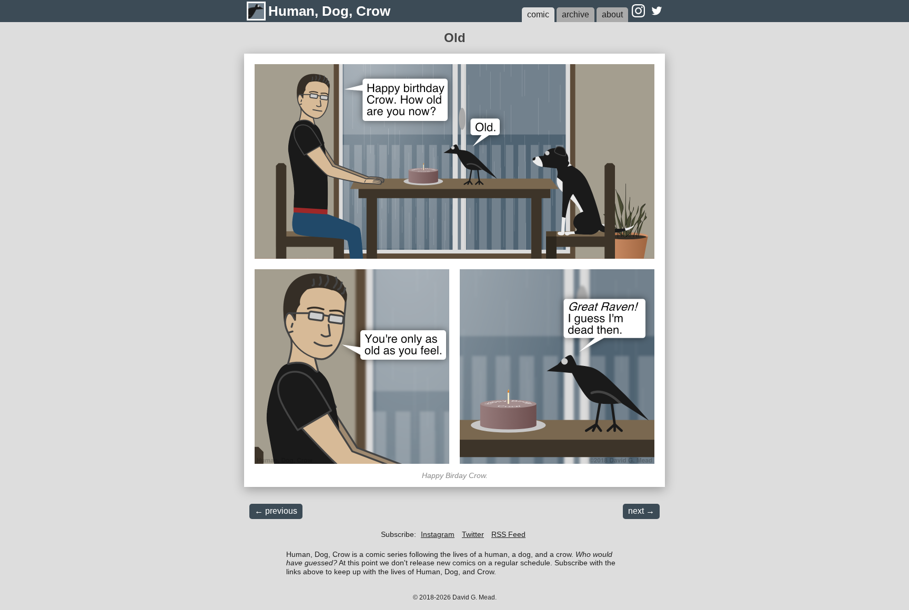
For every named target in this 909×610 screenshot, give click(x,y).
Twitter (473, 534)
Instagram (437, 534)
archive (575, 14)
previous (276, 510)
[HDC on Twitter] (656, 11)
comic (538, 14)
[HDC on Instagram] (638, 11)
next (641, 510)
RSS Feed (508, 534)
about (612, 14)
